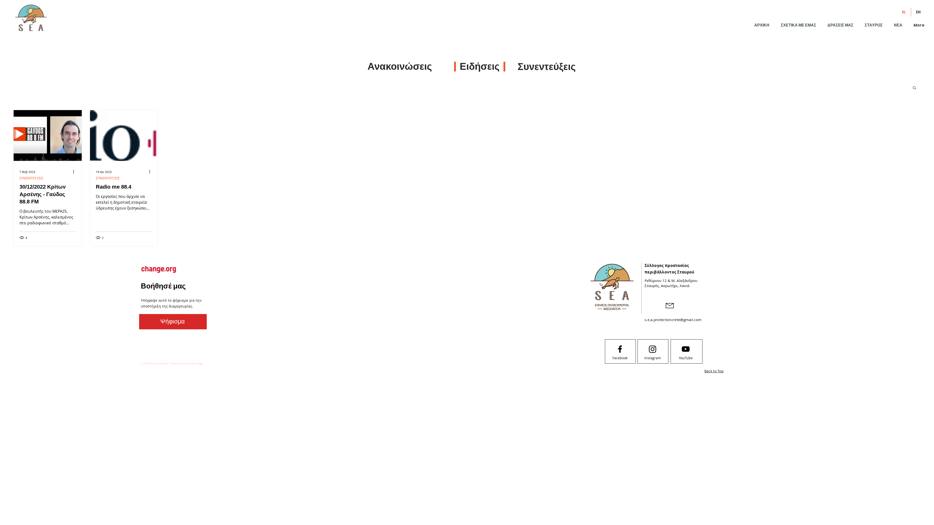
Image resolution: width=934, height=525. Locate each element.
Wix (201, 363)
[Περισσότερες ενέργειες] (75, 172)
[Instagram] (652, 349)
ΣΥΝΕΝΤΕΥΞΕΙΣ (31, 178)
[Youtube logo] (686, 349)
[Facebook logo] (620, 349)
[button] (914, 88)
